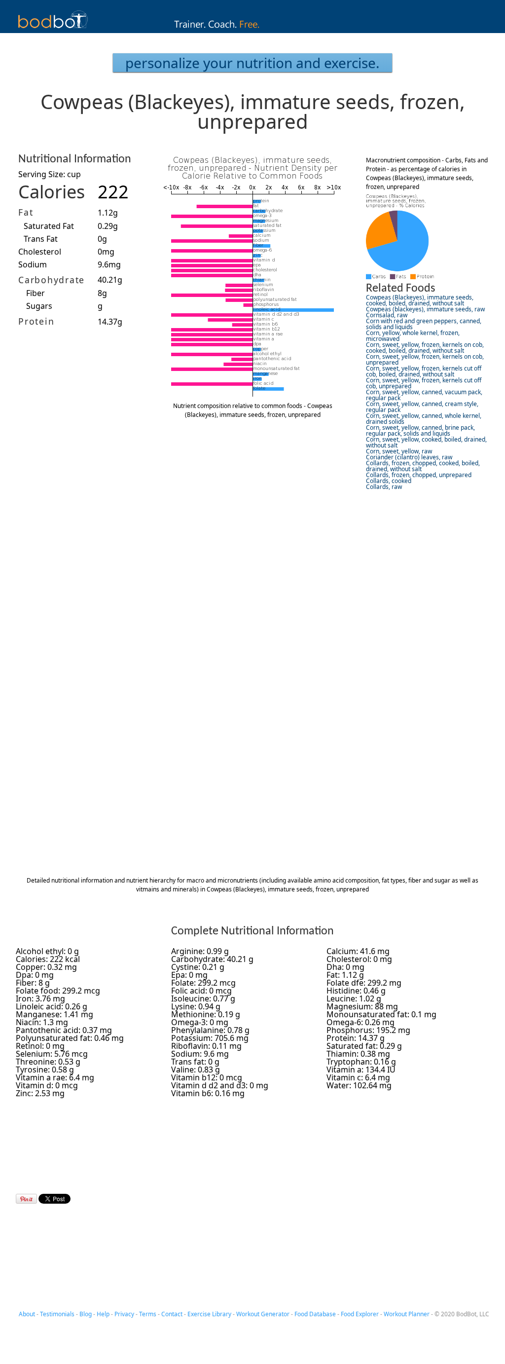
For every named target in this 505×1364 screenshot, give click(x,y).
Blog (85, 1314)
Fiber (35, 293)
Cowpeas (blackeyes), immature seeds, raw (425, 309)
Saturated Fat (49, 226)
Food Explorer (360, 1314)
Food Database (315, 1314)
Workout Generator (262, 1314)
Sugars (39, 305)
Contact (171, 1314)
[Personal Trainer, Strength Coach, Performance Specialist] (252, 30)
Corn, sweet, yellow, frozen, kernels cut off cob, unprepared (423, 383)
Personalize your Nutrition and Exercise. (252, 62)
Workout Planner (407, 1314)
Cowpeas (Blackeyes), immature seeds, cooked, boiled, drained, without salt (419, 300)
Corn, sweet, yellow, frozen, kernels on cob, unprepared (425, 359)
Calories (51, 192)
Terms (147, 1314)
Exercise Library (209, 1314)
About (27, 1314)
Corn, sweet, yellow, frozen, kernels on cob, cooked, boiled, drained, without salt (425, 347)
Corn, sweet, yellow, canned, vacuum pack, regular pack (424, 395)
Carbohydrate (51, 280)
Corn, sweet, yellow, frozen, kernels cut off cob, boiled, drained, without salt (423, 371)
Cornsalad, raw (386, 315)
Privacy (124, 1314)
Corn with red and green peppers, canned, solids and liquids (423, 324)
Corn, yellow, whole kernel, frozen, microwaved (413, 336)
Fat (25, 212)
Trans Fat (41, 238)
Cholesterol (39, 251)
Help (103, 1314)
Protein (36, 321)
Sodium (32, 264)
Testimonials (57, 1314)
